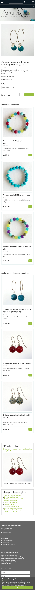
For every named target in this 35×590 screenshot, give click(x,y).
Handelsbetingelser (8, 541)
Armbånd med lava (9, 504)
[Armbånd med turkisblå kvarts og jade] (17, 177)
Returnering (6, 542)
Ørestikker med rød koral (11, 506)
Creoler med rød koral (10, 502)
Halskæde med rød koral (12, 512)
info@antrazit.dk (7, 532)
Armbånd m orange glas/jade (12, 495)
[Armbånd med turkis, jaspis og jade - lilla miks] (17, 229)
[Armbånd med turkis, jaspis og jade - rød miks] (17, 123)
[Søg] (24, 2)
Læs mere (23, 585)
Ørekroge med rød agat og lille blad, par (17, 363)
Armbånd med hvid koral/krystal (13, 499)
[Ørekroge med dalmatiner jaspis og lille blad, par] (17, 397)
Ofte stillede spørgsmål (9, 544)
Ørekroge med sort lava (11, 497)
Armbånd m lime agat (10, 501)
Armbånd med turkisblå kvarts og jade (16, 195)
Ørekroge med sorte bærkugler (13, 510)
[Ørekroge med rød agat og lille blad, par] (17, 346)
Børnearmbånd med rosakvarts (13, 508)
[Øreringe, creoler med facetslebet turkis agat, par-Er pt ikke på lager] (17, 291)
